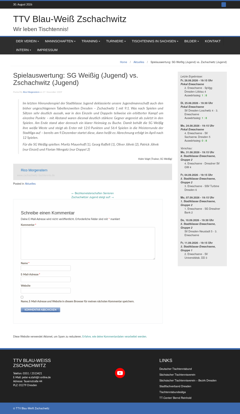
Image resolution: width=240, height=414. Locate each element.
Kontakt (213, 41)
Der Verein (26, 41)
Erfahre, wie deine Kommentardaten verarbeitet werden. (114, 336)
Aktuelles (139, 62)
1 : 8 (204, 95)
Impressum (47, 50)
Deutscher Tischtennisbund (175, 369)
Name (25, 263)
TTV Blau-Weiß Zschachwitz (70, 19)
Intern (22, 50)
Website (25, 286)
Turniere (114, 41)
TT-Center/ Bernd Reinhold (175, 398)
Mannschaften (59, 41)
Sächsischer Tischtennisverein (177, 374)
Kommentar (28, 225)
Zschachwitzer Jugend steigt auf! (92, 197)
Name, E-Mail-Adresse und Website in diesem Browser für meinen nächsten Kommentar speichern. (77, 301)
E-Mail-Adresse (30, 274)
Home (123, 62)
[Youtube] (223, 4)
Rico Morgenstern (31, 92)
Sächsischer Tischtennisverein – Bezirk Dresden (188, 380)
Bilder (190, 41)
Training (90, 41)
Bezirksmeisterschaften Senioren (92, 193)
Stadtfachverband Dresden (175, 386)
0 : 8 (204, 140)
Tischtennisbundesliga (172, 392)
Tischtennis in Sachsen (154, 41)
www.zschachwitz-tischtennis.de (36, 175)
